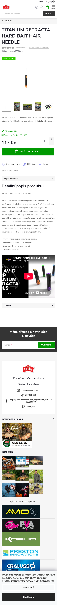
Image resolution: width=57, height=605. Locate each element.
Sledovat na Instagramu (24, 501)
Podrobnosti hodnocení (39, 48)
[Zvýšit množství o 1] (51, 139)
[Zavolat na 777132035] (36, 7)
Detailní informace (44, 121)
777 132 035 (30, 395)
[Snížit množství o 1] (51, 143)
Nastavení (28, 587)
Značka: (10, 171)
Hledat (49, 13)
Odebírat (46, 345)
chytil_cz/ (31, 406)
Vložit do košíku (30, 151)
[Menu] (53, 7)
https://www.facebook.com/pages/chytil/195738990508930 (31, 400)
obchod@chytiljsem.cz (31, 390)
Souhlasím (28, 597)
